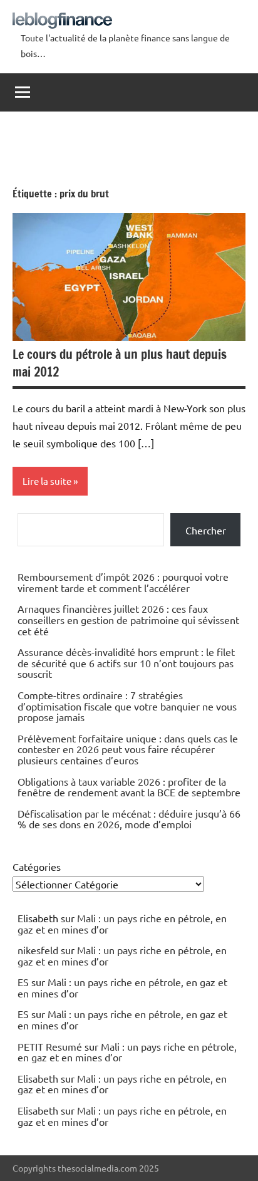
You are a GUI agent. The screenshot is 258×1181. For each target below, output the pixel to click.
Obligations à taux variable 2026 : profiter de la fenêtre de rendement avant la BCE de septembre (129, 787)
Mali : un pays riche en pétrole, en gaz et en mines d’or (122, 923)
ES (23, 981)
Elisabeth (38, 1078)
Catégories (37, 866)
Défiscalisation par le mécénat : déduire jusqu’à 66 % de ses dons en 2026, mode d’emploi (129, 819)
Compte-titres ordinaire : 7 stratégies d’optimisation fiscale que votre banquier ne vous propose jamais (127, 706)
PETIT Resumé (50, 1046)
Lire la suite (47, 481)
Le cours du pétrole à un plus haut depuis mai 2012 (120, 363)
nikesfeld (38, 950)
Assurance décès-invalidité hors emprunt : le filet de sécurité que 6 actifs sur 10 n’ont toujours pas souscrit (126, 662)
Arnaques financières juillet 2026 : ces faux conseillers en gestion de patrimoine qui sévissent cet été (128, 619)
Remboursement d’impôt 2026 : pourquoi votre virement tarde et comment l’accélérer (123, 582)
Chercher (205, 530)
